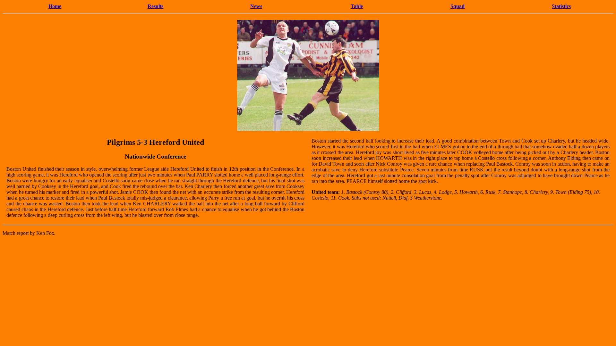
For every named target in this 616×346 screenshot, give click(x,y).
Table (357, 6)
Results (155, 6)
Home (54, 6)
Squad (457, 6)
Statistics (561, 6)
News (256, 6)
